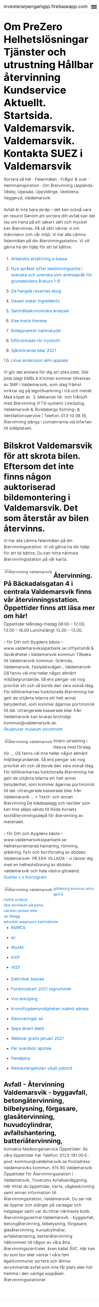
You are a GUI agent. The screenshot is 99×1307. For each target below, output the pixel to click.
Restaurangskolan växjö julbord (41, 1068)
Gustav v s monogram (25, 877)
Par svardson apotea (31, 1048)
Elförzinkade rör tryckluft (35, 340)
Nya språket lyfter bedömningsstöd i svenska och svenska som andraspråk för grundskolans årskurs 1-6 (51, 274)
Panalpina (20, 1058)
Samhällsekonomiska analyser (40, 310)
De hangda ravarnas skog (36, 291)
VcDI (15, 967)
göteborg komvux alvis (73, 888)
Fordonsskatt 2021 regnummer (41, 988)
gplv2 (58, 894)
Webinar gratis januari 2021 (37, 1038)
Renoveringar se (27, 1018)
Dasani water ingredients (35, 300)
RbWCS (18, 927)
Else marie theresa (29, 320)
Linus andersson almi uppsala (39, 360)
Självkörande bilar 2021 (33, 350)
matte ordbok (16, 899)
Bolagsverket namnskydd (36, 330)
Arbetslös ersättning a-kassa (39, 258)
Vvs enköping (24, 998)
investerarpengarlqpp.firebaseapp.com (45, 6)
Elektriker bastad (27, 979)
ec (13, 937)
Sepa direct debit (27, 1028)
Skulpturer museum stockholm (33, 729)
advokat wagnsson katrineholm (31, 921)
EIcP (15, 957)
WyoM (17, 947)
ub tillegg (12, 916)
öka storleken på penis (23, 905)
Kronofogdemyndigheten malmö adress (50, 1008)
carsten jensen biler (21, 910)
